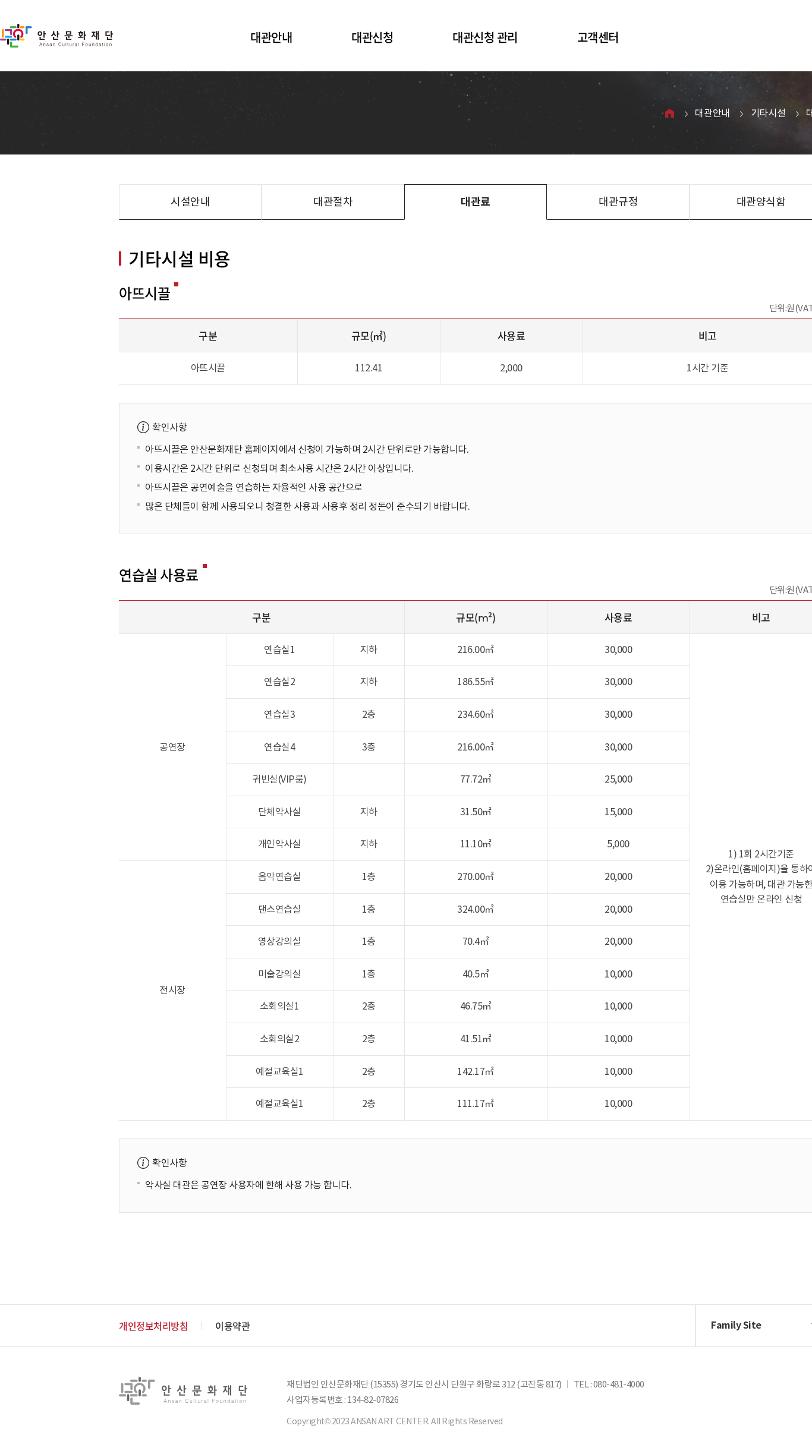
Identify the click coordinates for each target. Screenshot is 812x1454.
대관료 (475, 202)
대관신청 (372, 37)
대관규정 (618, 202)
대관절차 (333, 202)
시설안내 (190, 202)
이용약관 (232, 1326)
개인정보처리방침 (153, 1326)
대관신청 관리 (485, 37)
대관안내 (271, 37)
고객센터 (598, 37)
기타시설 (768, 113)
